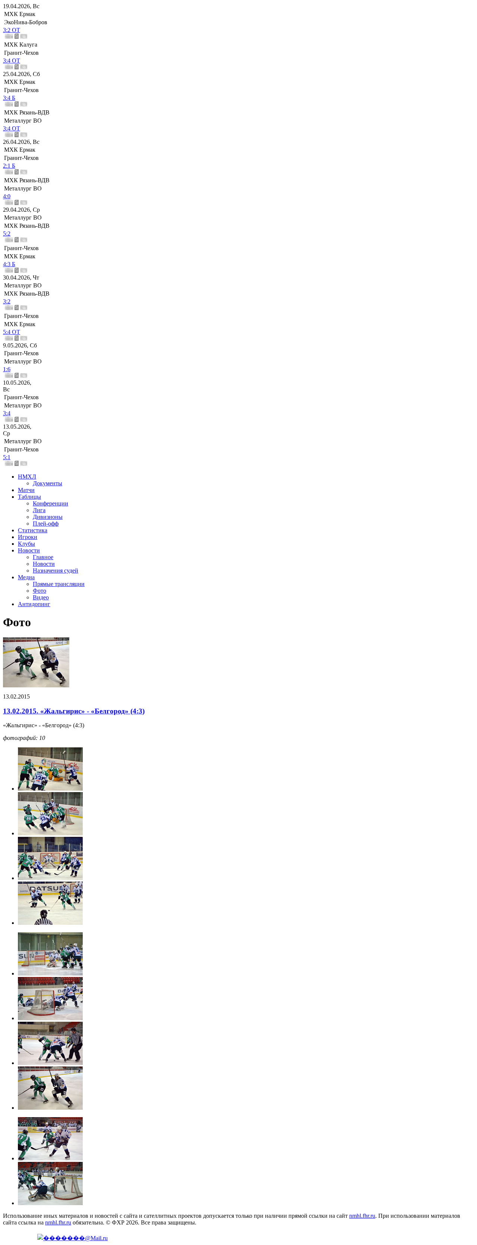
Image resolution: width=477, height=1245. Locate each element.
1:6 (6, 369)
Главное (43, 557)
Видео (41, 597)
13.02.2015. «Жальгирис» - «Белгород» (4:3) (74, 711)
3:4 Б (9, 98)
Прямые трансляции (59, 584)
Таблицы (29, 497)
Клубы (26, 543)
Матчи (26, 490)
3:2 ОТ (11, 30)
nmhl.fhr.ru (362, 1216)
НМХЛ (27, 476)
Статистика (32, 530)
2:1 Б (9, 166)
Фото (39, 590)
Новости (29, 550)
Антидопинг (34, 604)
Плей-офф (46, 523)
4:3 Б (9, 264)
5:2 (6, 233)
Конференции (50, 503)
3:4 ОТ (11, 60)
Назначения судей (55, 570)
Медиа (26, 577)
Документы (47, 483)
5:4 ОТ (11, 332)
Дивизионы (48, 517)
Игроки (27, 537)
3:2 (6, 301)
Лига (39, 510)
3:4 (6, 413)
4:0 (6, 196)
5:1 (6, 457)
